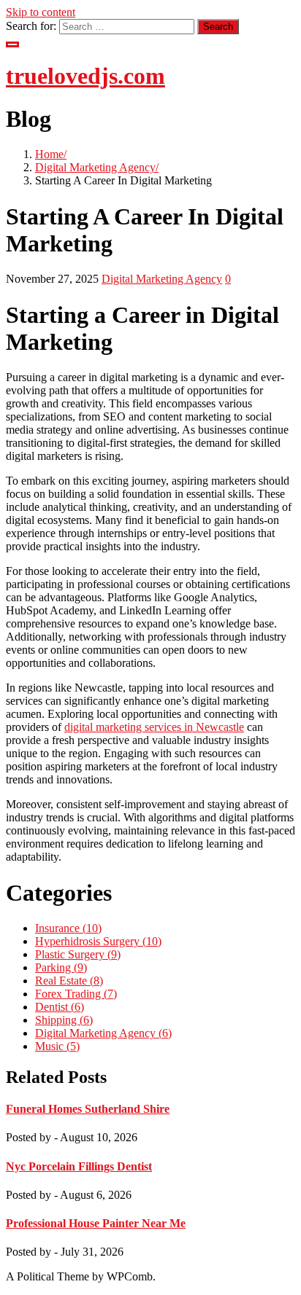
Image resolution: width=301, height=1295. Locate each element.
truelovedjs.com (85, 76)
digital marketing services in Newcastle (154, 727)
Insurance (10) (68, 928)
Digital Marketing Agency (95, 167)
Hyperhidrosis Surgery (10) (98, 941)
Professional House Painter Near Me (96, 1223)
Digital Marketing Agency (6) (103, 1033)
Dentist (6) (59, 1007)
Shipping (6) (64, 1020)
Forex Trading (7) (76, 993)
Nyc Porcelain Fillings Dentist (79, 1166)
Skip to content (40, 12)
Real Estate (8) (69, 980)
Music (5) (57, 1046)
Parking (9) (61, 967)
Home (49, 154)
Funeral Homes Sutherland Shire (87, 1109)
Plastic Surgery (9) (78, 954)
